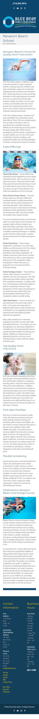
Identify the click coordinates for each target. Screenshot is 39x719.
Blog (4, 680)
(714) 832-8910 (19, 3)
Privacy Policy (7, 682)
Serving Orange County (5, 675)
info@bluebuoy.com (9, 668)
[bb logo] (19, 21)
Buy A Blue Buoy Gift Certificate (6, 689)
